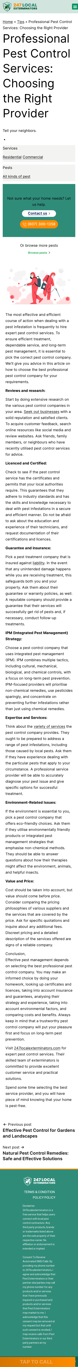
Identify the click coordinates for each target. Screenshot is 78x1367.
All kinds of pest (16, 176)
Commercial (33, 157)
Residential (12, 157)
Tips (20, 22)
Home (8, 22)
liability (38, 563)
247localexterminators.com (37, 1048)
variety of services (49, 726)
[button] (75, 7)
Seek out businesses (41, 411)
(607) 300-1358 (41, 224)
